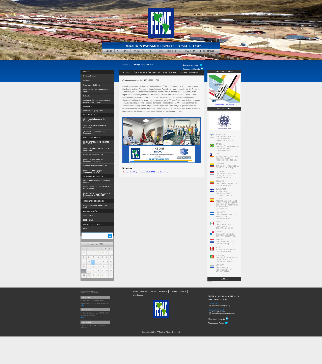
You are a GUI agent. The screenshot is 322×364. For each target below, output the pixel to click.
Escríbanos (207, 51)
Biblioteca (156, 51)
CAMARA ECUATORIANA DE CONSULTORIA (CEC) (226, 184)
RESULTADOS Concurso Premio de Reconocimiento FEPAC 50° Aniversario (97, 195)
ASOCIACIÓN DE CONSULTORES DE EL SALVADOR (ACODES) (224, 193)
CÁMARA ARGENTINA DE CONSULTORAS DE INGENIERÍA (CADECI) (225, 139)
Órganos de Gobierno (91, 85)
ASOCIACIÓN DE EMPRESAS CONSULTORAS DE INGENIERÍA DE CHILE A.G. (227, 158)
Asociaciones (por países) (93, 111)
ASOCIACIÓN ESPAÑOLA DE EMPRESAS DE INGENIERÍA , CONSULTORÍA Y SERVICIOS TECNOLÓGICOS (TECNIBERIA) (227, 205)
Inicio (108, 51)
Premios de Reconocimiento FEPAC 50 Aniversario (97, 188)
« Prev (89, 245)
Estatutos (87, 96)
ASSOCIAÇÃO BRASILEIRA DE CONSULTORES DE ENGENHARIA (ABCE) (227, 148)
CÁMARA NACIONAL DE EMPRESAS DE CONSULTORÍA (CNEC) (225, 226)
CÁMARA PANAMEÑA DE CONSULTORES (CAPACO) (226, 235)
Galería (190, 51)
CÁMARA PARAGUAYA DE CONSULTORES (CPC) (225, 243)
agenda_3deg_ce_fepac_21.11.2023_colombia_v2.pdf (147, 172)
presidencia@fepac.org (221, 305)
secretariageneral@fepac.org (223, 314)
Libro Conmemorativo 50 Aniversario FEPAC (97, 181)
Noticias (122, 51)
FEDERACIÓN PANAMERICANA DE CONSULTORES (161, 45)
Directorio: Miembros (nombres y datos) (95, 90)
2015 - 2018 (88, 220)
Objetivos (86, 80)
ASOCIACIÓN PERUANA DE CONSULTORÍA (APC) (226, 250)
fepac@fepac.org (219, 312)
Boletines (173, 51)
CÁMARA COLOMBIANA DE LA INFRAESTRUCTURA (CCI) (227, 167)
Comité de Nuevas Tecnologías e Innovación (96, 149)
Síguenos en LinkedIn (192, 69)
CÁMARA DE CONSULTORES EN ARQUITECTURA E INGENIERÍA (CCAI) (227, 175)
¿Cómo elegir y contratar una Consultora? (94, 133)
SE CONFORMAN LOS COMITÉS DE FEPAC (96, 143)
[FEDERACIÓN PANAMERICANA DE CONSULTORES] (161, 23)
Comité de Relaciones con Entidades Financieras (93, 160)
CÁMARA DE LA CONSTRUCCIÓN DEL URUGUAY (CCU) (224, 269)
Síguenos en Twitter (191, 65)
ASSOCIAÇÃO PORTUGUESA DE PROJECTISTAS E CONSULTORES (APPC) (227, 259)
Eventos (138, 51)
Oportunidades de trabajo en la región (95, 206)
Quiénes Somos (89, 76)
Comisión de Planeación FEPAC (95, 166)
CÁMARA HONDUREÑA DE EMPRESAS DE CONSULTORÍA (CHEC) (226, 216)
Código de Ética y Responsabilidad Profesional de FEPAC (96, 101)
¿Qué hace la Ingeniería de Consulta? (94, 120)
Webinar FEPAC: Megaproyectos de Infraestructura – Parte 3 (93, 260)
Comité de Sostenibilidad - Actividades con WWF (93, 171)
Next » (106, 247)
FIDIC (85, 228)
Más (82, 305)
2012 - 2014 (88, 215)
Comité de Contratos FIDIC (93, 155)
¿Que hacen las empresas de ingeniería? (94, 126)
